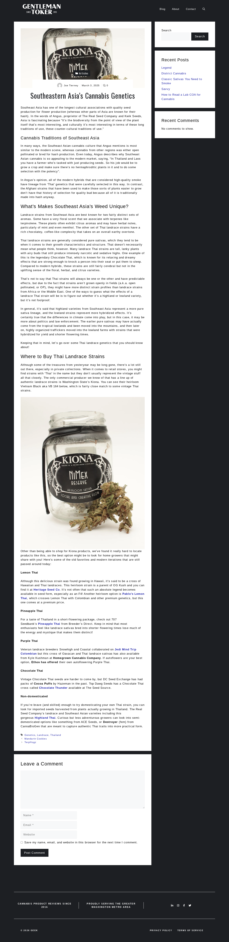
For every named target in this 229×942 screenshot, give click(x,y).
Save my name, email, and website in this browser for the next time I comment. (81, 842)
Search (166, 30)
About (175, 9)
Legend (166, 67)
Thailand (55, 735)
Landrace (43, 735)
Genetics (29, 735)
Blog (162, 9)
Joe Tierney (71, 85)
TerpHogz (30, 742)
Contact (191, 9)
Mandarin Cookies (35, 738)
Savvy (165, 89)
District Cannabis (173, 73)
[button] (203, 9)
